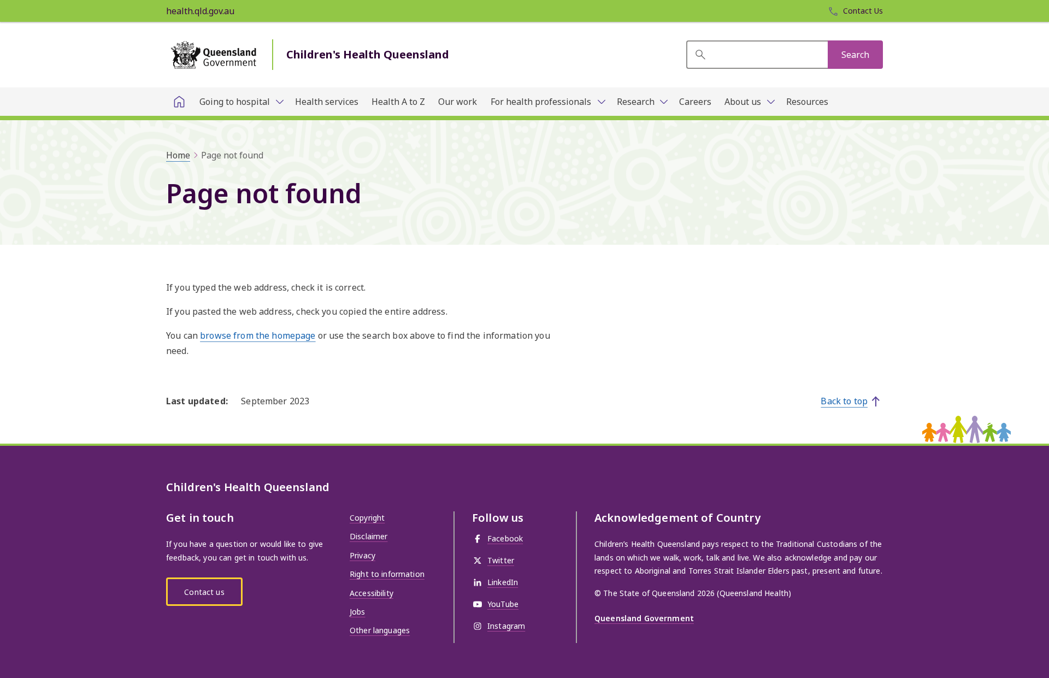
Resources (807, 102)
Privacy (362, 555)
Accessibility (371, 593)
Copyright (367, 517)
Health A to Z (398, 102)
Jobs (358, 611)
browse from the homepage (257, 335)
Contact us (204, 592)
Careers (695, 102)
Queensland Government (644, 618)
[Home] (179, 101)
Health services (326, 102)
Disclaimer (368, 536)
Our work (457, 102)
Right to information (387, 574)
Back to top (844, 401)
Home (178, 155)
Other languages (380, 630)
